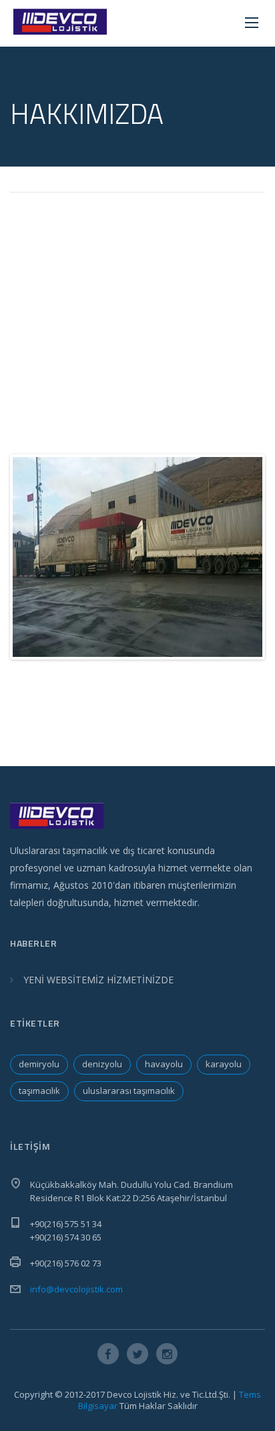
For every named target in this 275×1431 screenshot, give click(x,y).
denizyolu (102, 1064)
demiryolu (39, 1064)
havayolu (164, 1064)
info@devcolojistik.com (76, 1289)
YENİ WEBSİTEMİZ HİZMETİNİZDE (98, 979)
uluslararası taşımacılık (129, 1091)
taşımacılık (39, 1091)
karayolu (224, 1064)
